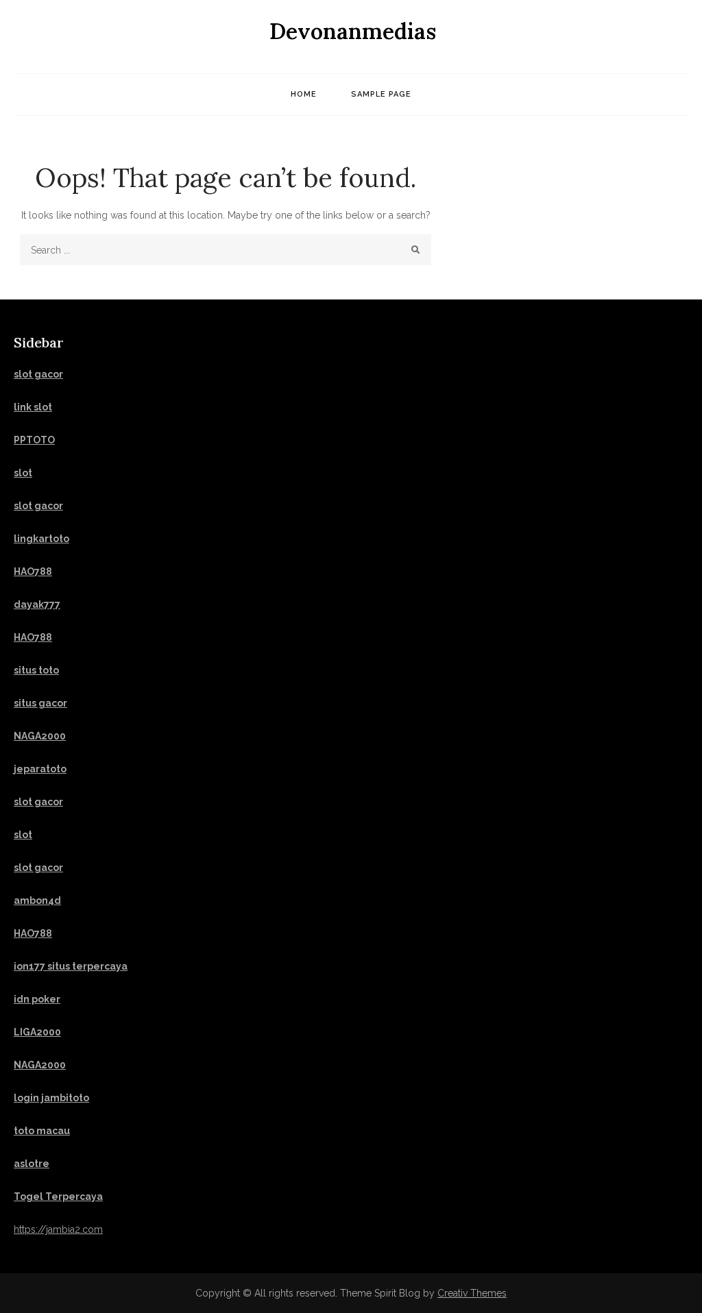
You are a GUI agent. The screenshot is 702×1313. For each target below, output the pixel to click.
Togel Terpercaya (58, 1196)
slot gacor (38, 374)
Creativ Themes (472, 1293)
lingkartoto (41, 538)
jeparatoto (40, 768)
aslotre (31, 1163)
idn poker (37, 999)
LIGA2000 (37, 1032)
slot (23, 834)
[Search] (415, 249)
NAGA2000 (40, 736)
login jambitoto (51, 1097)
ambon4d (37, 900)
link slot (33, 407)
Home (304, 94)
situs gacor (40, 703)
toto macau (42, 1130)
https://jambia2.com (58, 1229)
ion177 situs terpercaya (71, 966)
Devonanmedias (352, 31)
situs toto (36, 670)
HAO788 (33, 571)
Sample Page (381, 94)
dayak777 (37, 604)
